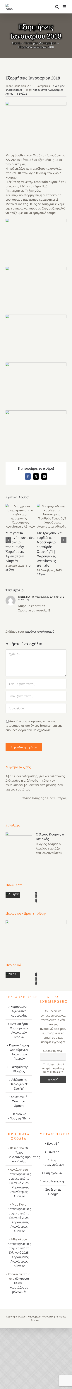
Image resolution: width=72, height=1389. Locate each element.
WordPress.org (53, 1181)
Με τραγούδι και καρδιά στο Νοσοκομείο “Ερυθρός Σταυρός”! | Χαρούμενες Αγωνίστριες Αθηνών (51, 516)
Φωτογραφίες (14, 89)
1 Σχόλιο (22, 93)
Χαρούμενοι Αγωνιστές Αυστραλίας (19, 1011)
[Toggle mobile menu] (64, 7)
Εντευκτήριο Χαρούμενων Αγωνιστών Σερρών (19, 1030)
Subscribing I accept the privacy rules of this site (53, 1068)
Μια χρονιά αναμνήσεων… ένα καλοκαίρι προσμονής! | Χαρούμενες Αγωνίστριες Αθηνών (20, 516)
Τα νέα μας (58, 86)
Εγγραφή (53, 1144)
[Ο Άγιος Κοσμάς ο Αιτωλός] (19, 850)
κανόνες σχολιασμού (39, 632)
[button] (8, 540)
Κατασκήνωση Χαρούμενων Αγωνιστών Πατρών (19, 1052)
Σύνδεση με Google (53, 1191)
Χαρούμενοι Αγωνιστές (40, 1316)
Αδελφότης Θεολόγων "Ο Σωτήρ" (19, 1084)
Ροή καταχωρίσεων (53, 1162)
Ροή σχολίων (53, 1173)
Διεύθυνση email (53, 1050)
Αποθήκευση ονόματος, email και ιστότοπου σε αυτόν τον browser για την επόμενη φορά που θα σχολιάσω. (34, 725)
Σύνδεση (53, 1152)
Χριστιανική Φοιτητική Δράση (19, 1101)
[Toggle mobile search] (57, 7)
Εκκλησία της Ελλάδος (19, 1069)
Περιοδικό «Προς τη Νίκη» (19, 1116)
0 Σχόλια (42, 574)
